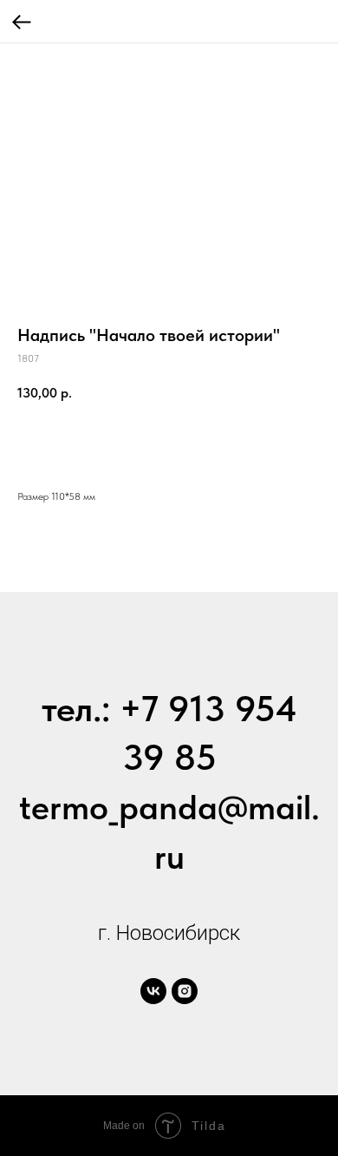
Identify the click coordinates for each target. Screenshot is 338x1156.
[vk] (153, 991)
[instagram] (185, 991)
